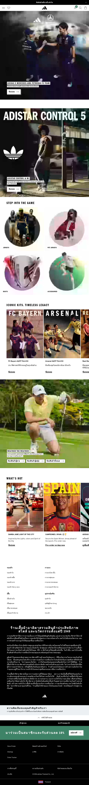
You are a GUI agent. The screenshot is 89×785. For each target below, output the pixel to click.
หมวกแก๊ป (48, 608)
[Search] (80, 7)
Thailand (48, 782)
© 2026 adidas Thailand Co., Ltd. (43, 774)
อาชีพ (34, 752)
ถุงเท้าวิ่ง (48, 599)
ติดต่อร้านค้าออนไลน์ (39, 746)
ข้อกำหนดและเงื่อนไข (64, 768)
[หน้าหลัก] (44, 8)
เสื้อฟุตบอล (10, 603)
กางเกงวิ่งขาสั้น (50, 573)
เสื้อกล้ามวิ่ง (11, 599)
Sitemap (10, 752)
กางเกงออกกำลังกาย (51, 587)
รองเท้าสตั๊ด (11, 577)
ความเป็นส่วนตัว (38, 768)
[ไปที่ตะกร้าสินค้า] (85, 7)
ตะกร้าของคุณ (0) (64, 723)
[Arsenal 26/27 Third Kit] (62, 342)
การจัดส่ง (60, 752)
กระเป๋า (47, 613)
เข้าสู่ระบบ (22, 723)
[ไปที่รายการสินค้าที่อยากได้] (8, 7)
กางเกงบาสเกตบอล (51, 582)
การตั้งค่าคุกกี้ (11, 768)
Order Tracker (12, 757)
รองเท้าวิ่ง (10, 573)
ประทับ (9, 774)
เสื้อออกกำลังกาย (12, 613)
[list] (44, 342)
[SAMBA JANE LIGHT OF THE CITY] (25, 515)
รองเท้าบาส (11, 582)
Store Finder (11, 746)
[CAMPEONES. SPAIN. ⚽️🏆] (62, 515)
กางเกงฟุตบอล (49, 577)
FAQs (59, 746)
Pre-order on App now (55, 545)
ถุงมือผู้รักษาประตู (51, 603)
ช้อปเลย (11, 372)
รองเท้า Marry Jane (13, 587)
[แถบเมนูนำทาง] (3, 7)
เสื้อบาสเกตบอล (12, 608)
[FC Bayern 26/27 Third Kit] (25, 342)
